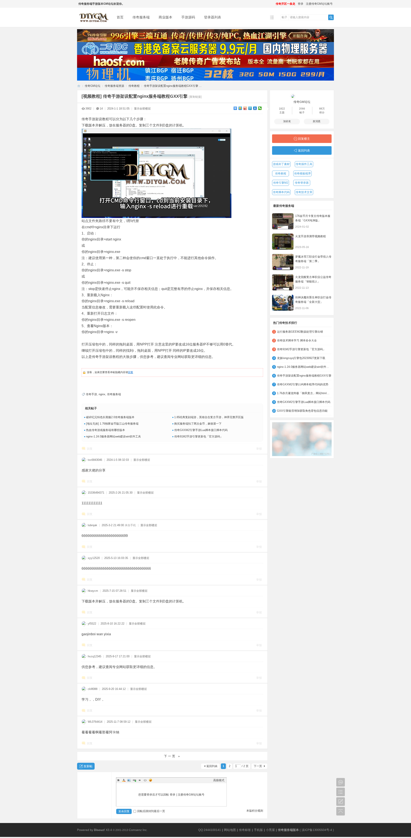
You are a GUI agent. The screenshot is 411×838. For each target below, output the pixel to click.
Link (134, 780)
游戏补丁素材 (281, 164)
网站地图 (230, 830)
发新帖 (87, 766)
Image (129, 780)
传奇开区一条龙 (285, 3)
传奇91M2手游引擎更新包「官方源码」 (198, 436)
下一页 (258, 766)
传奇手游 (91, 394)
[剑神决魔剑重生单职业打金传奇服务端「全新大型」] (282, 303)
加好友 (287, 121)
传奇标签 (245, 830)
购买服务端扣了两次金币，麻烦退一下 (198, 423)
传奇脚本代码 (281, 192)
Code (145, 780)
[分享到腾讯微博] (250, 108)
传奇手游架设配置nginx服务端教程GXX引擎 (304, 375)
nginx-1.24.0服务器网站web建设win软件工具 (113, 436)
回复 (130, 372)
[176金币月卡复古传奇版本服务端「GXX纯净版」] (282, 221)
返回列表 (211, 766)
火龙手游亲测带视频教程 (310, 236)
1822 (282, 108)
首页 (120, 17)
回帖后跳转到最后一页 (151, 811)
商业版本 (165, 17)
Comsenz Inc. (138, 830)
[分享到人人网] (255, 108)
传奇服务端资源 (114, 85)
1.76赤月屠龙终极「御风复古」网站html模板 (304, 393)
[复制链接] (195, 96)
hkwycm (93, 590)
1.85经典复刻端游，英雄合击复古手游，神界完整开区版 (209, 417)
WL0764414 (95, 721)
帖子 (284, 17)
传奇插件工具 (304, 164)
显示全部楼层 (142, 108)
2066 (302, 108)
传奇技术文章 (304, 192)
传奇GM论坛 (92, 85)
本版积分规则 (254, 810)
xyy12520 (94, 558)
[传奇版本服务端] (93, 24)
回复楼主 (304, 138)
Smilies (150, 780)
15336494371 (96, 492)
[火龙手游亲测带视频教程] (282, 242)
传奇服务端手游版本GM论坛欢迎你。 (101, 3)
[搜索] (331, 17)
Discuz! (99, 830)
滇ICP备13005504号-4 (317, 830)
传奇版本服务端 (78, 86)
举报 (259, 448)
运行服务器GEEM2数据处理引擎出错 (300, 331)
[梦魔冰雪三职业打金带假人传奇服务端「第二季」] (282, 262)
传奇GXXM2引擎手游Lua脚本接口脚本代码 (201, 430)
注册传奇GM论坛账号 (319, 3)
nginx (102, 394)
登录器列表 (212, 17)
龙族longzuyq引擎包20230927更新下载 (301, 358)
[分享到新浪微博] (245, 108)
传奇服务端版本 (288, 830)
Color (124, 780)
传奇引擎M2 (280, 182)
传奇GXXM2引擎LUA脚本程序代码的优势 (302, 384)
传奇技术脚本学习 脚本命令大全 (297, 340)
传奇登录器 (302, 182)
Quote (140, 780)
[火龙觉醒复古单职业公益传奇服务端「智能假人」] (282, 282)
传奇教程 (134, 85)
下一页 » (172, 756)
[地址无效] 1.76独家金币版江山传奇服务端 (112, 423)
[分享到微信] (260, 108)
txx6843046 (95, 459)
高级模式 (218, 780)
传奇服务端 (141, 17)
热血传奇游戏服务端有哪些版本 (105, 430)
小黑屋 (270, 830)
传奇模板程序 (302, 173)
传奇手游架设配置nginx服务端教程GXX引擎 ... (173, 85)
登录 (300, 3)
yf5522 (92, 623)
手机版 (258, 830)
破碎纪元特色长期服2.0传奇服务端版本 (110, 417)
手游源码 (188, 17)
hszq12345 (94, 656)
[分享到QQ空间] (240, 108)
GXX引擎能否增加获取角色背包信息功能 (302, 410)
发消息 (316, 121)
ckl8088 (92, 689)
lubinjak (92, 525)
